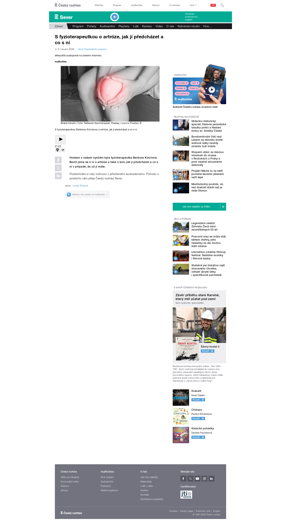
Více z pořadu (182, 219)
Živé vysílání (181, 94)
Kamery (189, 20)
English (216, 511)
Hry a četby (180, 83)
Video (159, 26)
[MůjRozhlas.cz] (61, 62)
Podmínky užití (203, 511)
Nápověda (146, 481)
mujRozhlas (136, 5)
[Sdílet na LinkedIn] (58, 175)
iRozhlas (99, 5)
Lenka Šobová (80, 185)
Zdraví (59, 26)
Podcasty (106, 486)
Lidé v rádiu (146, 486)
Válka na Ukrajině (70, 477)
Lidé (136, 26)
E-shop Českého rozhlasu (190, 287)
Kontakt (144, 494)
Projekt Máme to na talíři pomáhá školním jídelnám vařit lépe (207, 174)
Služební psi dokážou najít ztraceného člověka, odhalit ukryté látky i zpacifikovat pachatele (208, 270)
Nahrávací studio (189, 26)
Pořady (91, 26)
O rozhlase (174, 5)
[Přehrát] (60, 139)
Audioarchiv (191, 17)
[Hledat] (222, 5)
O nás (170, 26)
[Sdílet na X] (58, 168)
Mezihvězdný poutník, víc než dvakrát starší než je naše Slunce (207, 187)
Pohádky (179, 88)
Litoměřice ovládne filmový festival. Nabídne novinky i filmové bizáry (208, 255)
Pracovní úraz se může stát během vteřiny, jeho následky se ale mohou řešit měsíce (208, 241)
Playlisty (124, 26)
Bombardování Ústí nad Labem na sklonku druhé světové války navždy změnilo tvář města (207, 141)
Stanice (156, 5)
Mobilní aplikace (109, 490)
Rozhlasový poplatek (151, 499)
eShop (64, 490)
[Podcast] (57, 150)
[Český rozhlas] (68, 5)
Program (117, 5)
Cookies (173, 511)
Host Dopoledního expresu (92, 49)
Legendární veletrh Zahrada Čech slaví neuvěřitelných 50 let (204, 226)
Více (207, 26)
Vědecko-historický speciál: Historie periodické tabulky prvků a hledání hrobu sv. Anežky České (208, 126)
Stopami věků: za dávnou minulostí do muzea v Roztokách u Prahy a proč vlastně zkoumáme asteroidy (207, 158)
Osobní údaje (186, 511)
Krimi (194, 83)
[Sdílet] (62, 150)
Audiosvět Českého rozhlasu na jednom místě (195, 107)
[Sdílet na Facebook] (58, 160)
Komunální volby (70, 481)
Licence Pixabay (129, 123)
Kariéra (144, 490)
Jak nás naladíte (149, 477)
